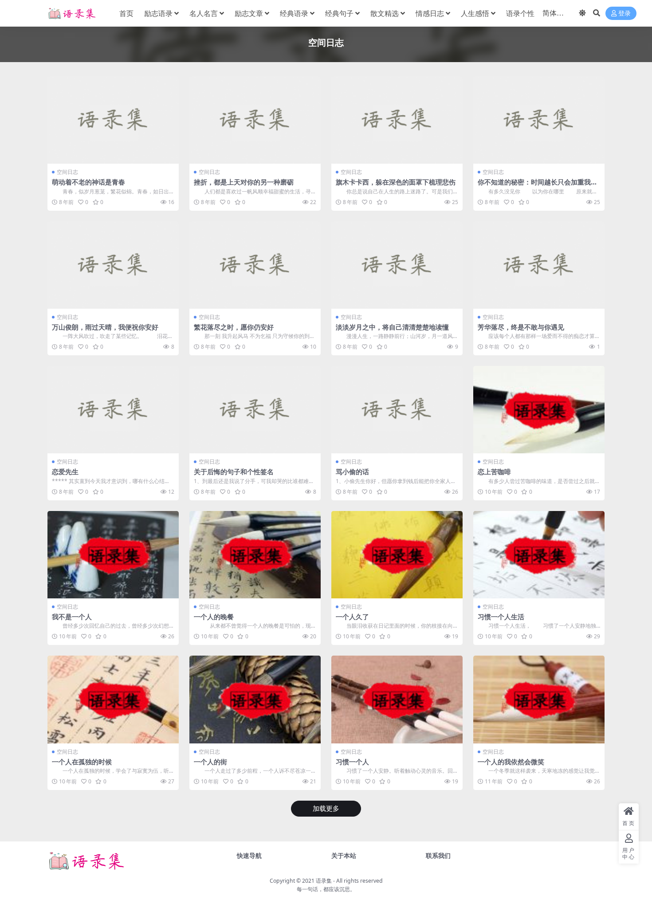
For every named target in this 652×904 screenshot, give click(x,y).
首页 (126, 13)
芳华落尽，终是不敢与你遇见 (521, 326)
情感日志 (430, 13)
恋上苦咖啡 (494, 471)
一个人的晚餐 (214, 616)
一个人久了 (352, 616)
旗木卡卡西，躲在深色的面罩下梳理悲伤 (396, 181)
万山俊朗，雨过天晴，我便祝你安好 (105, 326)
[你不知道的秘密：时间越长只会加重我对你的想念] (539, 120)
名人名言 (203, 13)
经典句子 (339, 13)
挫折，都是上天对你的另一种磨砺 (244, 181)
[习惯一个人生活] (539, 554)
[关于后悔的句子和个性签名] (255, 409)
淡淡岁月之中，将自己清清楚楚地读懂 (392, 326)
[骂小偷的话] (397, 409)
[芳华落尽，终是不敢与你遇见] (539, 265)
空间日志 (67, 172)
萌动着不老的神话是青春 (88, 181)
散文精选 (384, 13)
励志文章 (249, 13)
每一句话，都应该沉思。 (326, 889)
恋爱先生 (65, 471)
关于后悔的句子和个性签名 (234, 471)
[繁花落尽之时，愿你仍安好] (255, 265)
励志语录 (158, 13)
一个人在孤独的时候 (82, 761)
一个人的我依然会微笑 (511, 761)
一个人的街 (210, 761)
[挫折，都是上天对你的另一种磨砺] (255, 120)
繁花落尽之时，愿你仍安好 (234, 326)
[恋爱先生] (113, 409)
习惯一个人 (352, 761)
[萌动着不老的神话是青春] (113, 120)
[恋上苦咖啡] (539, 409)
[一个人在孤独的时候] (113, 699)
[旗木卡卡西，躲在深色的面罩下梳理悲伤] (397, 120)
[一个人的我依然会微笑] (539, 699)
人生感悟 (475, 13)
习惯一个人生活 (501, 616)
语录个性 (520, 13)
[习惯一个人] (397, 699)
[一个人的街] (255, 699)
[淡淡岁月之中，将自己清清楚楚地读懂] (397, 265)
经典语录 (294, 13)
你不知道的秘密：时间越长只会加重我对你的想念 (537, 185)
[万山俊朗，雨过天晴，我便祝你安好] (113, 265)
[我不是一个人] (113, 554)
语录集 (324, 880)
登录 (624, 13)
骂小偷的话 (352, 471)
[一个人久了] (397, 554)
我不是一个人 (72, 616)
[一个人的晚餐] (255, 554)
